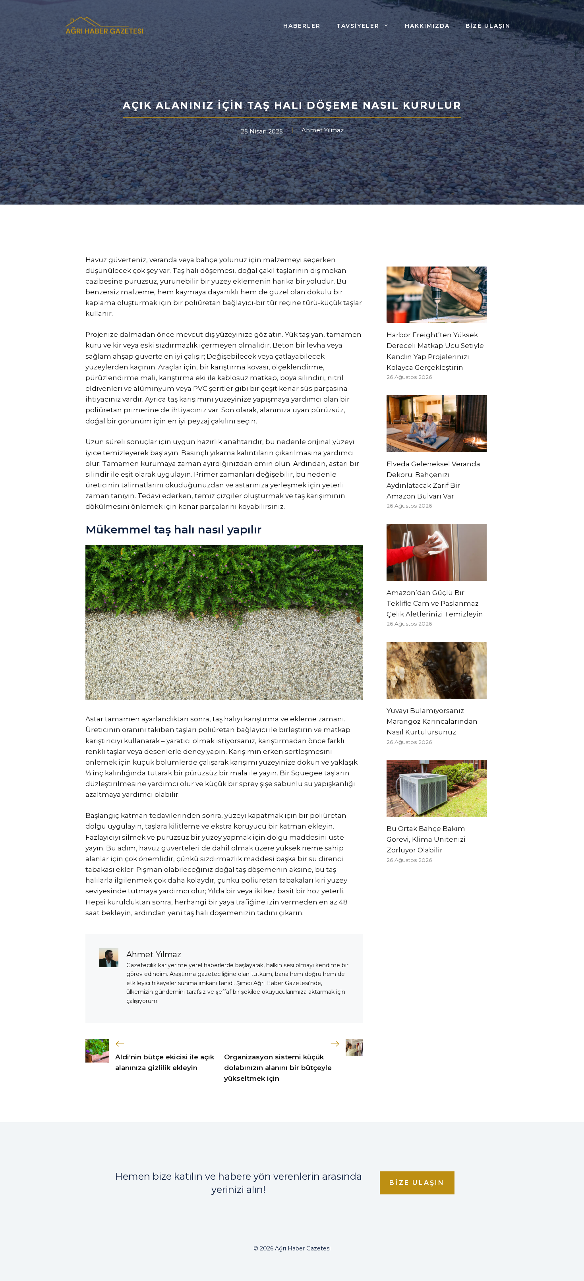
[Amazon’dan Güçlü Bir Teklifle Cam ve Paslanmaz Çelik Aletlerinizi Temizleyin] (437, 575)
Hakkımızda (427, 25)
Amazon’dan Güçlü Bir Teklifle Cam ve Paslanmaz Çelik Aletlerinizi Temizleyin (435, 603)
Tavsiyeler (357, 25)
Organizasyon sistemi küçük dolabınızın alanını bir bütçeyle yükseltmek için (278, 1067)
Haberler (302, 25)
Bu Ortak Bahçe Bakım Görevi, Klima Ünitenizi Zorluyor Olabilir (426, 839)
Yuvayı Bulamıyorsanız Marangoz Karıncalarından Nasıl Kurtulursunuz (432, 721)
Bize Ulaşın (488, 25)
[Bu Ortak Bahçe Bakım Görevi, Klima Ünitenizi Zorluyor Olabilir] (437, 811)
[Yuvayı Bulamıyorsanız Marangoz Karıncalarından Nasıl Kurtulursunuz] (437, 693)
